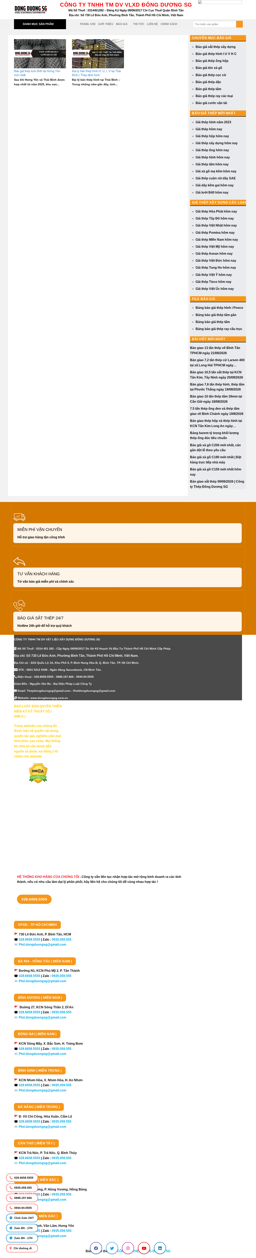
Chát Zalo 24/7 (23, 1217)
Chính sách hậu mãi (29, 836)
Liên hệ (152, 24)
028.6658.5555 (23, 1177)
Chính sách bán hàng (30, 807)
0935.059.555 (22, 1187)
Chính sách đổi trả (28, 850)
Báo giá (121, 24)
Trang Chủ (87, 24)
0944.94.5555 (22, 1207)
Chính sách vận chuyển (32, 822)
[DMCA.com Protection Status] (38, 773)
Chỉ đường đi (22, 1248)
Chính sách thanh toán (31, 814)
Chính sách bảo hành (30, 857)
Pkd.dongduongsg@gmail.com (42, 944)
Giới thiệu (105, 24)
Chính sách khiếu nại (30, 843)
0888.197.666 (22, 1197)
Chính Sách (169, 24)
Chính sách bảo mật (29, 829)
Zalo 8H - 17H (22, 1228)
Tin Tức (138, 24)
